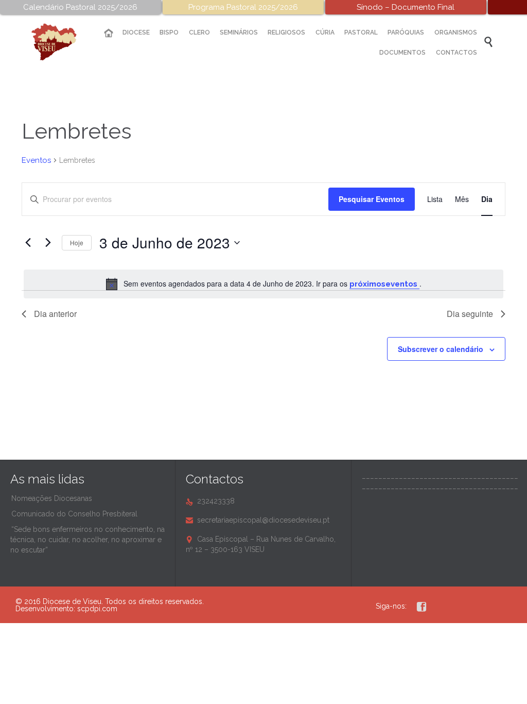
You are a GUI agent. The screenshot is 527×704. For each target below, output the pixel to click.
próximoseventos (384, 284)
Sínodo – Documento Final (405, 7)
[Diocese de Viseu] (61, 42)
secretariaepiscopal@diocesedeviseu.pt (257, 520)
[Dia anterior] (28, 243)
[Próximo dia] (48, 243)
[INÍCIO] (108, 33)
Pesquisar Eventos (372, 199)
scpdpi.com (97, 609)
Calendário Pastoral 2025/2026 (80, 7)
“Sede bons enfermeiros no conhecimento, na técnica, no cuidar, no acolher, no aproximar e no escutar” (87, 539)
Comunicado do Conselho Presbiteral (74, 514)
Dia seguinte (470, 314)
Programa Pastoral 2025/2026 (243, 7)
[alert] (263, 284)
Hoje (76, 242)
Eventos (36, 160)
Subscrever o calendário (440, 349)
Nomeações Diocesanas (51, 498)
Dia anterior (55, 314)
